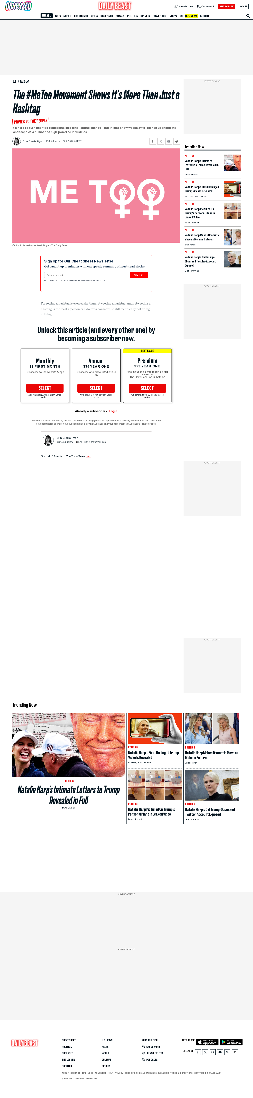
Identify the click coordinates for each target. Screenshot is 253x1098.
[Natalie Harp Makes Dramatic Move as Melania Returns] (232, 244)
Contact (75, 1073)
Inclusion (163, 1073)
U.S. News (191, 16)
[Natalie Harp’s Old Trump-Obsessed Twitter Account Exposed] (232, 266)
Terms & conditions (181, 1073)
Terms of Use (83, 281)
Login (113, 411)
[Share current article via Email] (168, 141)
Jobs (90, 1073)
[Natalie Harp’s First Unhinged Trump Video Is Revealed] (232, 196)
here (88, 456)
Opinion (145, 16)
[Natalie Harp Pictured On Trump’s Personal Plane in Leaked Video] (232, 218)
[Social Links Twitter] (205, 1053)
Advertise (100, 1073)
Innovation (176, 16)
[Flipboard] (235, 1053)
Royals (120, 16)
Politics (132, 16)
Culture (106, 1059)
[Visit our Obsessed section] (30, 6)
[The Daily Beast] (115, 6)
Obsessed (106, 16)
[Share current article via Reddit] (176, 141)
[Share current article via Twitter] (160, 141)
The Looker (81, 16)
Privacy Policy (99, 281)
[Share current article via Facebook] (152, 141)
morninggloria (66, 442)
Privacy (119, 1073)
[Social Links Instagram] (213, 1053)
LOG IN (243, 6)
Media (94, 16)
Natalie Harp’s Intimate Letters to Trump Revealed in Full (69, 795)
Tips (84, 1073)
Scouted (205, 16)
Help (110, 1073)
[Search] (248, 16)
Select (45, 388)
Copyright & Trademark (207, 1073)
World (105, 1053)
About (65, 1073)
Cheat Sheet (63, 16)
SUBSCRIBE (226, 6)
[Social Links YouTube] (220, 1053)
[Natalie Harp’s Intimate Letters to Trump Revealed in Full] (232, 170)
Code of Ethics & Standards (141, 1073)
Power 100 (159, 16)
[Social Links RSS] (227, 1053)
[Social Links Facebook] (198, 1053)
